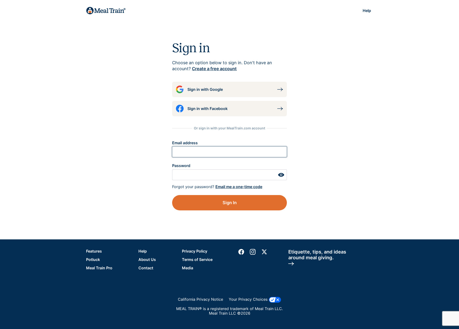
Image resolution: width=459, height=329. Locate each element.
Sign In (230, 202)
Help (367, 10)
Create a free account (214, 68)
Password (181, 165)
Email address (185, 142)
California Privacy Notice (200, 299)
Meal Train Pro (99, 268)
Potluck (93, 259)
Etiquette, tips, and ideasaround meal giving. (317, 254)
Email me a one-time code (238, 186)
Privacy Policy (194, 251)
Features (94, 251)
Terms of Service (197, 259)
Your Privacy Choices (249, 299)
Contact (145, 268)
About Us (147, 259)
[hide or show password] (281, 174)
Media (187, 268)
